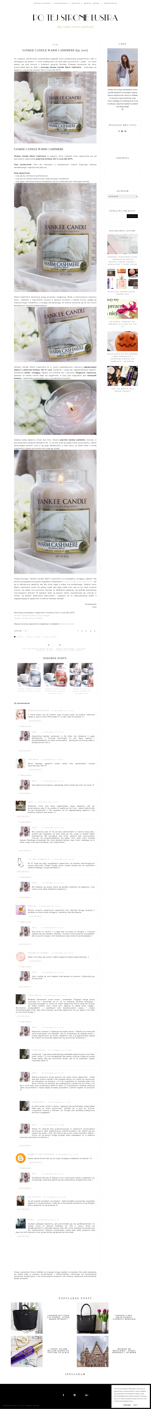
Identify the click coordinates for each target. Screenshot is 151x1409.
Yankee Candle (67, 624)
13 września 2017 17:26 (53, 883)
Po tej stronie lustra (29, 1405)
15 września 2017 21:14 (53, 1027)
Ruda (30, 802)
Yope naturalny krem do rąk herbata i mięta (37, 649)
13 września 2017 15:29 (63, 859)
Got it (135, 1405)
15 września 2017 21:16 (53, 972)
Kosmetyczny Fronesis (41, 1154)
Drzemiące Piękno (38, 953)
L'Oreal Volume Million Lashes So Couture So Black (58, 1350)
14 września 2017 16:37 (62, 953)
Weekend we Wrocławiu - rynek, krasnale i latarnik (124, 1350)
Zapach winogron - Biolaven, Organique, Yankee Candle (71, 649)
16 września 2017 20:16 (55, 1197)
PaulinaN (33, 759)
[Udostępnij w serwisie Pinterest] (95, 631)
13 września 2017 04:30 (47, 802)
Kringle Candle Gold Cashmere (77, 582)
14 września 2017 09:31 (50, 906)
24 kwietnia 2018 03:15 (48, 1220)
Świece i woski (92, 3)
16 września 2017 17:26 (59, 1102)
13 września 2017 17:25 (53, 828)
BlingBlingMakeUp (38, 710)
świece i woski (33, 637)
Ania (34, 732)
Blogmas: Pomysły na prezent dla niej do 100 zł (122, 324)
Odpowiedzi (25, 726)
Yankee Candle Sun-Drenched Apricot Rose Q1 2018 (55, 691)
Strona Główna (42, 3)
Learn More (127, 1405)
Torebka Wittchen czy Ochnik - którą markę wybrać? (58, 1317)
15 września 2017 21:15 (53, 1174)
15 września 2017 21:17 (53, 927)
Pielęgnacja (61, 3)
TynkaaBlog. (35, 995)
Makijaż (76, 3)
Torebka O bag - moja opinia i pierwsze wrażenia (124, 1317)
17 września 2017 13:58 (53, 1125)
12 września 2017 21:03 (62, 710)
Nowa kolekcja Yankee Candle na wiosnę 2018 (81, 691)
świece (20, 637)
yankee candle (49, 637)
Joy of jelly (34, 1197)
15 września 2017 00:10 (55, 995)
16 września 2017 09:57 (53, 1073)
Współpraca (110, 3)
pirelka (32, 906)
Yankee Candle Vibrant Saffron (28, 618)
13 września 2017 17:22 (53, 732)
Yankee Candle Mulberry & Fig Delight (32, 615)
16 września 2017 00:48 (59, 1050)
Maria (31, 1220)
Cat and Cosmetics (39, 859)
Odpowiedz (35, 721)
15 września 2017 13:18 (67, 1154)
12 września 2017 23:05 (52, 759)
